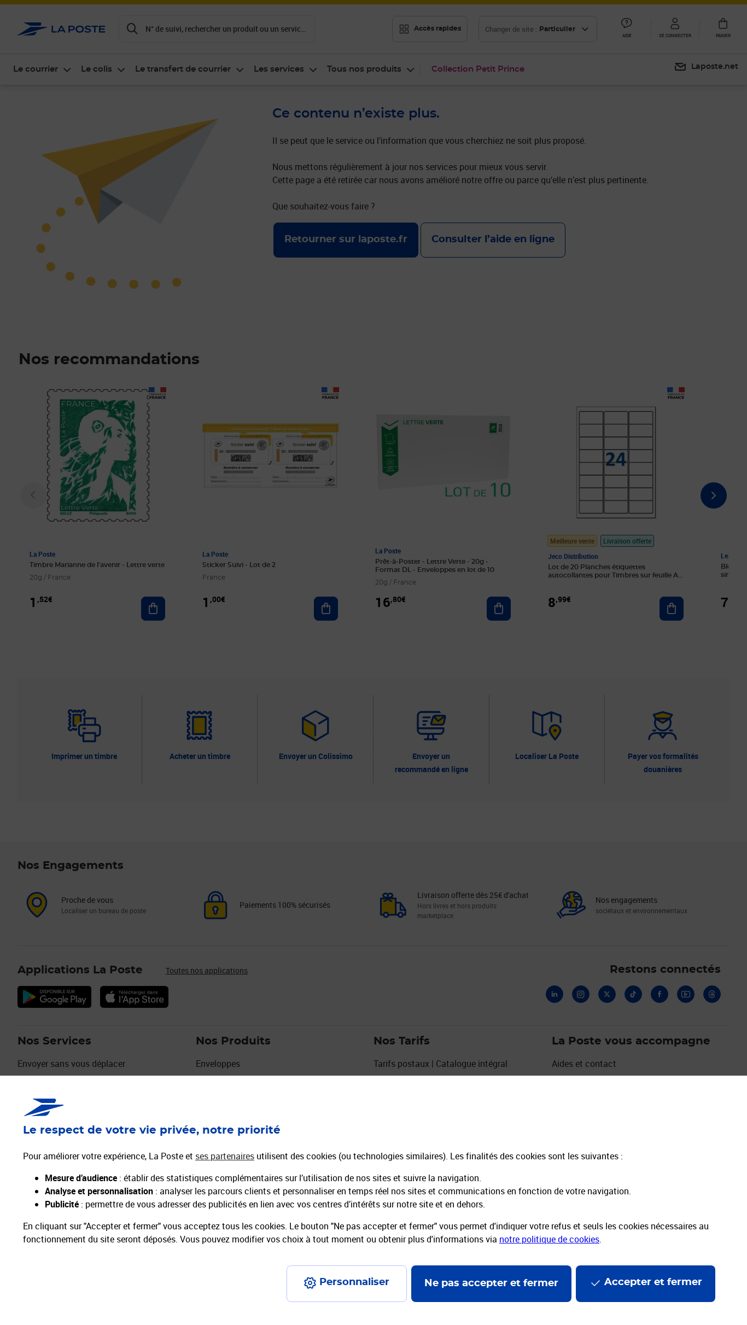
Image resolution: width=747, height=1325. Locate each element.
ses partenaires (224, 1156)
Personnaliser (354, 1282)
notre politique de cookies (549, 1239)
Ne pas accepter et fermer (491, 1283)
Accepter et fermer (653, 1282)
